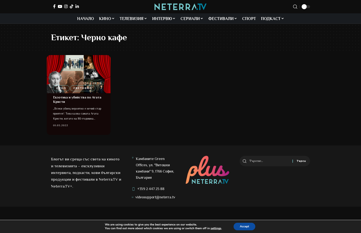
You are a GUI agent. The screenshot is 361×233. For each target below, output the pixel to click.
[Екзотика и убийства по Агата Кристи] (79, 74)
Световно (82, 88)
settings (216, 228)
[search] (295, 6)
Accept (244, 226)
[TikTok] (71, 6)
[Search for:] (269, 161)
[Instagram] (66, 6)
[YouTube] (60, 6)
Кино (61, 88)
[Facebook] (54, 6)
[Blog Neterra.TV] (180, 6)
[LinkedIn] (77, 6)
